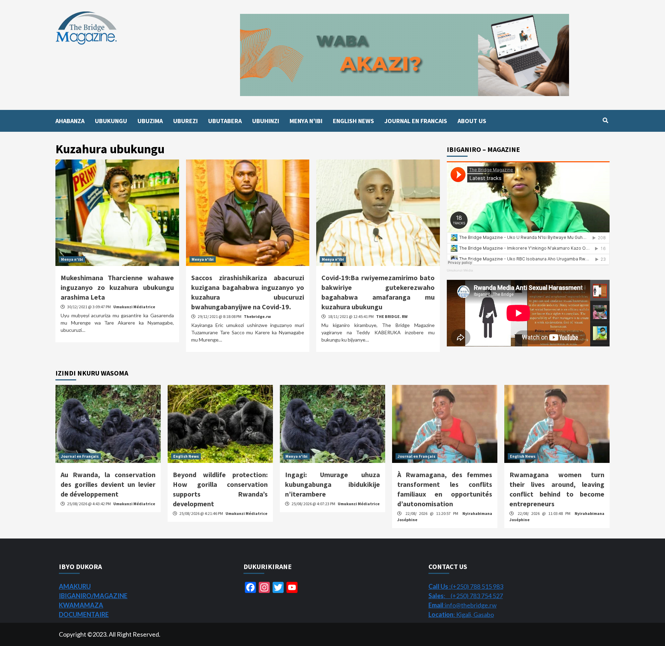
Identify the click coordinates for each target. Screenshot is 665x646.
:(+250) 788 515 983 (465, 586)
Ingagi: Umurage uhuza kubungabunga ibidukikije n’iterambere (332, 484)
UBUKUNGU (111, 121)
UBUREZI (185, 121)
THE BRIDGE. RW (392, 316)
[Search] (605, 120)
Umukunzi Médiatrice (134, 306)
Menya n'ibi (72, 259)
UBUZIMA (150, 121)
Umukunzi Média (460, 270)
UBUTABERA (225, 121)
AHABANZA (70, 121)
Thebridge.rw (257, 316)
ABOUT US (472, 121)
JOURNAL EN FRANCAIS (415, 121)
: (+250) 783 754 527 (465, 596)
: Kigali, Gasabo (461, 614)
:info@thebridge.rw (462, 605)
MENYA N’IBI (306, 121)
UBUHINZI (265, 121)
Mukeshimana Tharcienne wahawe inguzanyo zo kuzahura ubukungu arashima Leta (117, 287)
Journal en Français (80, 456)
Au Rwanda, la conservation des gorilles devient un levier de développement (108, 484)
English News (186, 456)
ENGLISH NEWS (353, 121)
